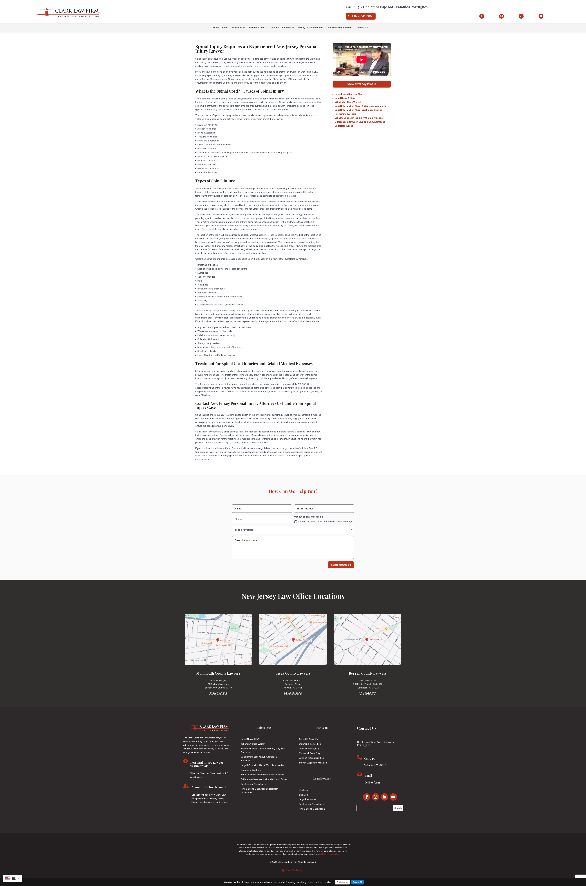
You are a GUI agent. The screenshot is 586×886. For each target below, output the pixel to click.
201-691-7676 (367, 693)
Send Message (341, 564)
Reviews (286, 28)
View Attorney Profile (361, 84)
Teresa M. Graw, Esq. (309, 753)
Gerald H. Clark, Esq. (309, 739)
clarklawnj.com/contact (329, 854)
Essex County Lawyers (293, 673)
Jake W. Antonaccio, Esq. (311, 758)
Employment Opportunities (254, 784)
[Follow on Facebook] (481, 16)
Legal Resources (344, 125)
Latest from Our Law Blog (348, 94)
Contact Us (362, 28)
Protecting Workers (345, 114)
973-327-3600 (293, 693)
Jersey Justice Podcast (310, 28)
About (225, 28)
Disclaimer (304, 790)
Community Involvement (339, 28)
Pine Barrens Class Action (312, 808)
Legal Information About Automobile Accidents (361, 106)
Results (275, 28)
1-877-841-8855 (362, 16)
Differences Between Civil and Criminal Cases (360, 122)
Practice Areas (256, 28)
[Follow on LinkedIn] (521, 16)
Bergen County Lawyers (368, 673)
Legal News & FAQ (250, 739)
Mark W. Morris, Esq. (309, 748)
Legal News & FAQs (345, 98)
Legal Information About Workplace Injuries (358, 110)
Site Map (303, 794)
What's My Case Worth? (348, 102)
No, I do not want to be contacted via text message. (325, 521)
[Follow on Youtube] (541, 16)
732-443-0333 (218, 693)
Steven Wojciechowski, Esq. (313, 762)
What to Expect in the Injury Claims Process (359, 118)
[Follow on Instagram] (501, 16)
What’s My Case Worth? (253, 744)
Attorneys (237, 28)
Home (216, 28)
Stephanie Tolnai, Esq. (310, 744)
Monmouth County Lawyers (218, 673)
